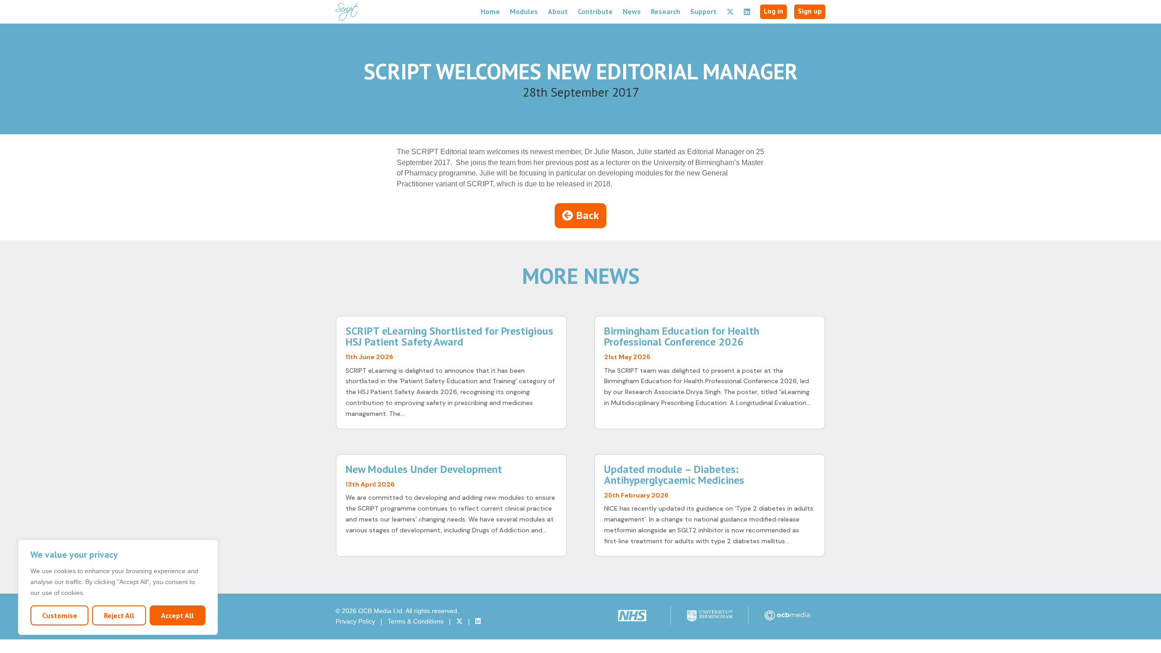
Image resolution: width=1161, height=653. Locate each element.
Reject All (119, 615)
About (558, 11)
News (632, 11)
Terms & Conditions (416, 621)
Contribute (595, 11)
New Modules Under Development (424, 469)
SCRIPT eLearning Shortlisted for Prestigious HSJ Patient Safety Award (449, 336)
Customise (59, 615)
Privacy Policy (355, 621)
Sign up (810, 10)
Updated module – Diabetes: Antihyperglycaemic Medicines (674, 474)
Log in (773, 10)
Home (490, 11)
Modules (524, 11)
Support (703, 11)
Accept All (177, 615)
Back (587, 215)
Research (665, 11)
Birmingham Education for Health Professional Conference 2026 (681, 336)
